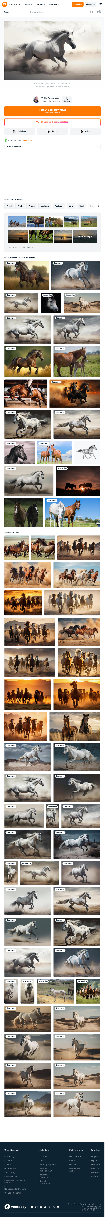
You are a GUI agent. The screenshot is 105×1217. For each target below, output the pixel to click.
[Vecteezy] (4, 4)
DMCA (42, 1159)
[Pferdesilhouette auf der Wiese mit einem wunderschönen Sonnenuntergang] (78, 479)
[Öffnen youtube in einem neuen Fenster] (58, 1207)
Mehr (91, 1175)
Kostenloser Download (52, 111)
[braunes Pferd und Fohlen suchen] (54, 451)
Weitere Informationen (16, 145)
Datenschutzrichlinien (90, 1209)
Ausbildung (9, 1171)
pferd (9, 204)
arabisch (59, 204)
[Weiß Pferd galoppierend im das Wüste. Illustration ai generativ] (75, 274)
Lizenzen (44, 1155)
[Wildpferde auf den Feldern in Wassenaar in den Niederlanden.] (19, 451)
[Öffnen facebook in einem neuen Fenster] (32, 1207)
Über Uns (73, 1163)
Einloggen (90, 4)
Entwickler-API (11, 1175)
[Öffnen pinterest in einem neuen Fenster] (45, 1207)
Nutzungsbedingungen (89, 1208)
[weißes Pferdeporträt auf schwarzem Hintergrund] (51, 301)
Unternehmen (10, 1167)
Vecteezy (8, 1159)
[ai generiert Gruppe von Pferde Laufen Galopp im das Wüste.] (78, 546)
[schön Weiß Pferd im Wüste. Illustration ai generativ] (82, 301)
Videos (40, 4)
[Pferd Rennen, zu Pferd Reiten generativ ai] (25, 392)
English (92, 1155)
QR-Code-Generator (13, 1191)
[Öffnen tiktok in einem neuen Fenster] (49, 1207)
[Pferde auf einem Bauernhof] (76, 360)
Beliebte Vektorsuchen (46, 1168)
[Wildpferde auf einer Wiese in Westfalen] (23, 511)
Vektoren (13, 4)
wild (71, 204)
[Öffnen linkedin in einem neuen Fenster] (41, 1207)
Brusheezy (9, 1155)
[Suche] (91, 12)
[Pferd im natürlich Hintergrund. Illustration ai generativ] (26, 274)
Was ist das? (27, 140)
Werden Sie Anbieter (74, 1168)
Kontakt (72, 1159)
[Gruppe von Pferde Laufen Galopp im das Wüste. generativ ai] (23, 601)
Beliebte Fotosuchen (45, 1174)
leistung (45, 204)
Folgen (67, 101)
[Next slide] (94, 204)
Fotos (27, 4)
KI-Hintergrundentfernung (15, 1186)
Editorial (53, 4)
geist (81, 204)
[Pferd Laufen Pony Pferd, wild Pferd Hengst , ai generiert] (16, 546)
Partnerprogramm (48, 1163)
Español (92, 1159)
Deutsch (93, 1167)
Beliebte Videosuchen (45, 1180)
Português (94, 1163)
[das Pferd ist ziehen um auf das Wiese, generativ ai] (74, 392)
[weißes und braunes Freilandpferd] (72, 511)
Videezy (7, 1163)
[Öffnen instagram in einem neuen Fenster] (36, 1207)
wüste (32, 204)
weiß (20, 204)
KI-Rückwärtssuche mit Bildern (14, 1180)
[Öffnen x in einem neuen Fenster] (54, 1207)
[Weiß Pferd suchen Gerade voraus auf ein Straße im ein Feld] (55, 990)
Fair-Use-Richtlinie (89, 1211)
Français (93, 1171)
